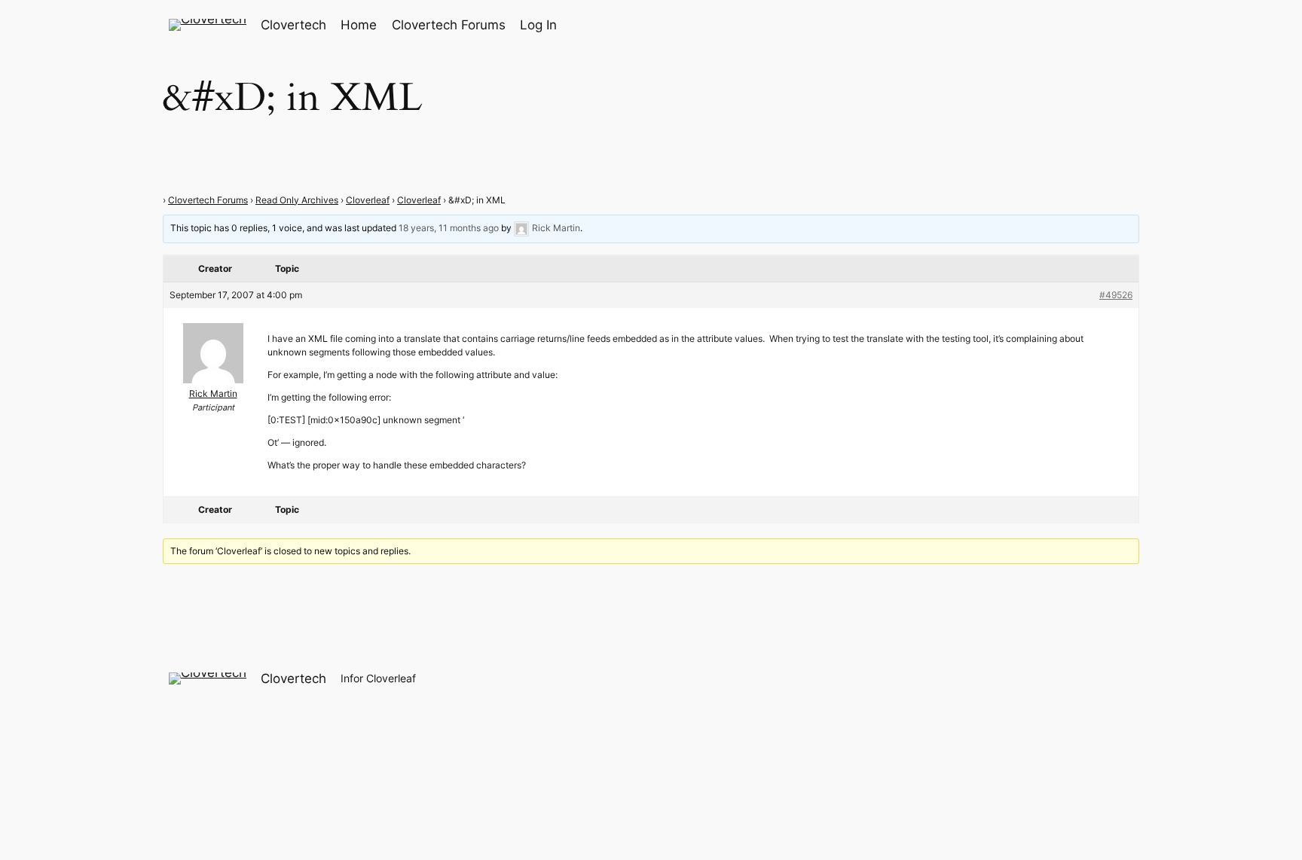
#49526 (1115, 294)
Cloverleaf (368, 200)
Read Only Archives (296, 200)
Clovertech (293, 24)
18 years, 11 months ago (449, 227)
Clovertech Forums (208, 200)
